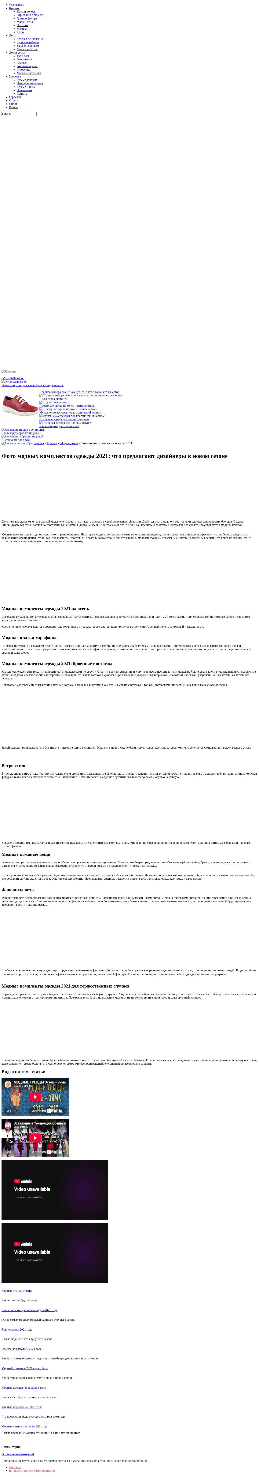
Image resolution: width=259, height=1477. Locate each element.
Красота (14, 8)
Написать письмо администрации (32, 1471)
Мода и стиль (25, 21)
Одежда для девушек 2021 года (22, 1348)
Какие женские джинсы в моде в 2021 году (29, 1310)
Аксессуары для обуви (16, 439)
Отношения (24, 59)
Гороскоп (15, 97)
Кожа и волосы (26, 11)
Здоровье (15, 76)
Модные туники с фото (17, 1290)
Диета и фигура (27, 18)
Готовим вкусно (27, 66)
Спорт (13, 103)
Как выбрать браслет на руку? (21, 433)
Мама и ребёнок (27, 49)
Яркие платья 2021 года (17, 1329)
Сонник (22, 93)
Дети (12, 35)
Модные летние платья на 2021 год (24, 1426)
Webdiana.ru (16, 4)
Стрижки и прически (30, 15)
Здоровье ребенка (28, 42)
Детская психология (30, 38)
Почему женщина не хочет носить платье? (66, 405)
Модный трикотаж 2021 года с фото (25, 1368)
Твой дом (23, 56)
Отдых (13, 100)
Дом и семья (17, 52)
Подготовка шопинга (53, 398)
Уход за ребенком (28, 45)
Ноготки (22, 25)
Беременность (26, 86)
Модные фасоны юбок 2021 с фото (24, 1387)
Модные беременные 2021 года (22, 1407)
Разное (13, 107)
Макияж (22, 28)
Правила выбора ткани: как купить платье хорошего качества (79, 392)
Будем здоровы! (27, 79)
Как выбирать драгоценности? (59, 426)
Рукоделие (23, 69)
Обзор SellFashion (13, 378)
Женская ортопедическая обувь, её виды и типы (33, 385)
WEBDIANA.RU (140, 1461)
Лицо (20, 32)
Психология (24, 90)
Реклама (15, 1467)
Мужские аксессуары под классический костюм (70, 412)
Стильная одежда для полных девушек (64, 419)
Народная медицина (30, 83)
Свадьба (22, 62)
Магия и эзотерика (29, 73)
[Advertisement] (30, 173)
